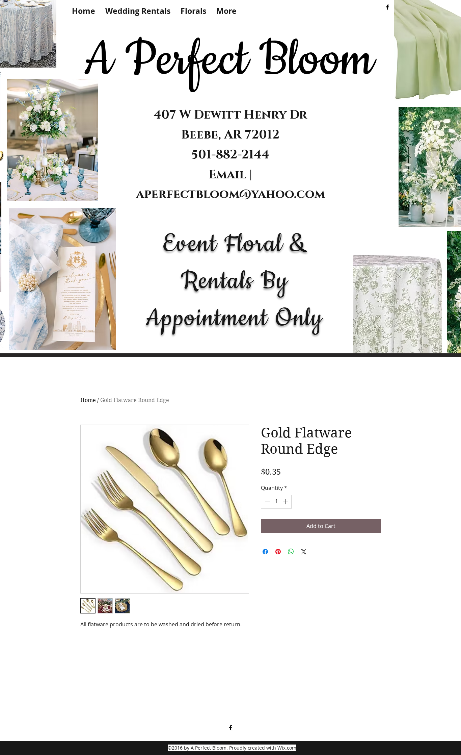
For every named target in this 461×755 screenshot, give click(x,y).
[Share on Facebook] (265, 552)
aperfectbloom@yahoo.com (230, 194)
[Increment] (286, 501)
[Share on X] (304, 552)
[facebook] (387, 7)
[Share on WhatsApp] (291, 552)
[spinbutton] (276, 501)
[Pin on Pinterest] (278, 552)
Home (88, 400)
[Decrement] (266, 501)
